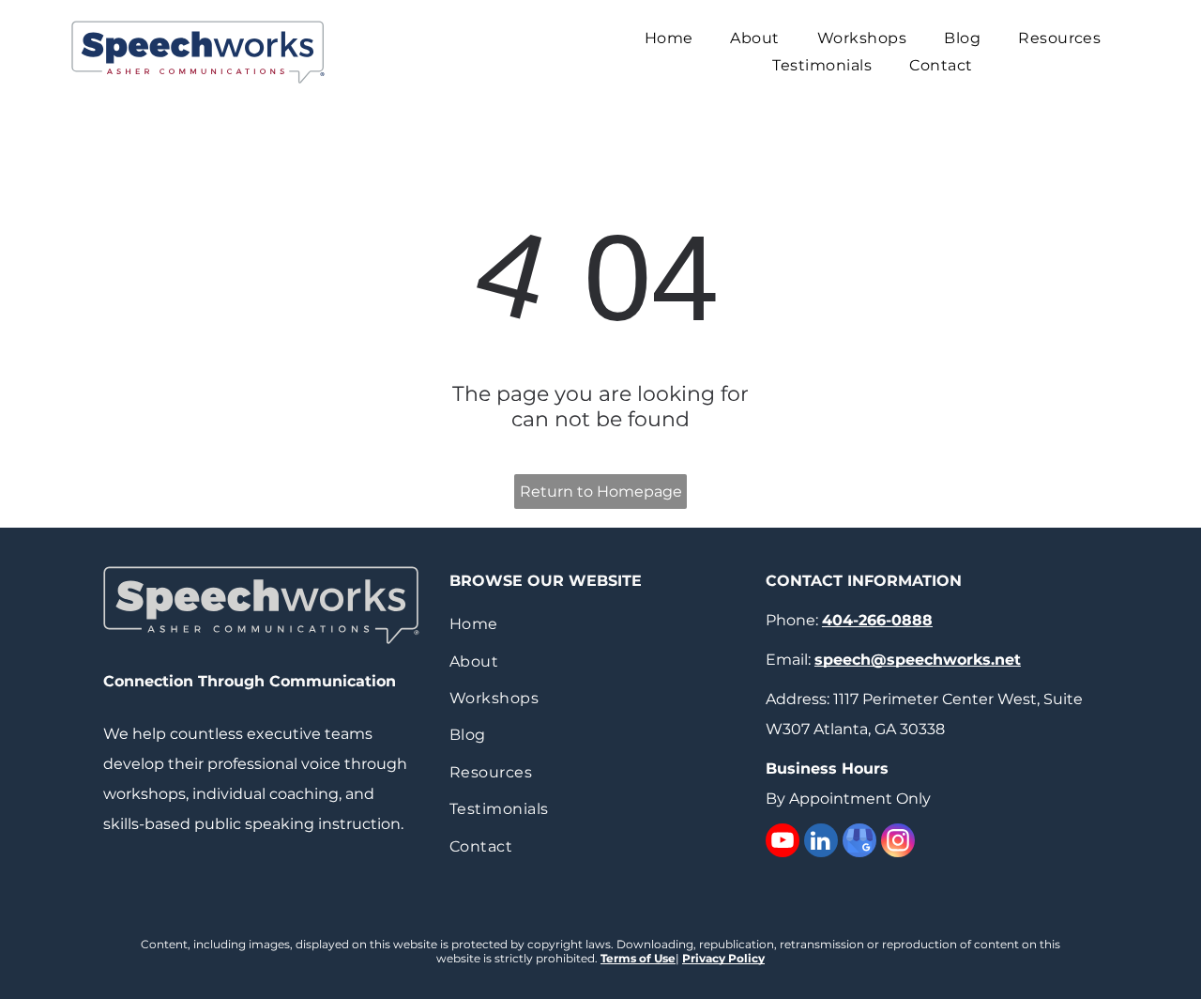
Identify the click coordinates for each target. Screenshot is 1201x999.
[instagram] (898, 842)
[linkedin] (821, 842)
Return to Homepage (601, 491)
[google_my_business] (859, 842)
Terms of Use (638, 958)
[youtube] (782, 842)
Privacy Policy (723, 958)
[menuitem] (669, 38)
